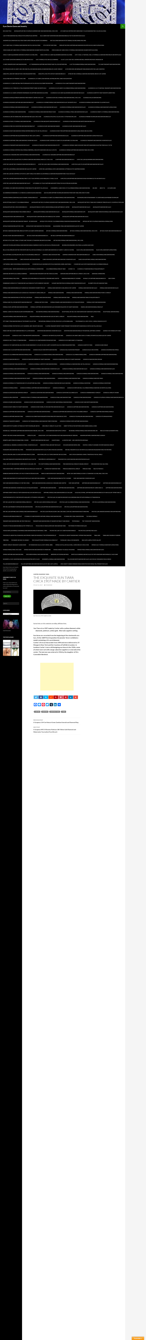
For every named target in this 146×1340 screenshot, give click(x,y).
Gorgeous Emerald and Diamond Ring (14, 373)
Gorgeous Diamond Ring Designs (92, 359)
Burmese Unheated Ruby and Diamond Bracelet (76, 254)
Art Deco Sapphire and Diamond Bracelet (63, 235)
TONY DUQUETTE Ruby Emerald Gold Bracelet (45, 540)
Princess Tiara (87, 468)
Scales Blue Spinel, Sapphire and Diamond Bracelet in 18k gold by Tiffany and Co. (98, 492)
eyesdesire (48, 585)
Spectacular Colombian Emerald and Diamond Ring (74, 502)
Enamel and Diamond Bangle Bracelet (92, 307)
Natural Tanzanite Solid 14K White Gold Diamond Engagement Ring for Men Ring (88, 449)
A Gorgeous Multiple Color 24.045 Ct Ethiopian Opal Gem (60, 116)
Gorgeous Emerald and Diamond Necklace (74, 368)
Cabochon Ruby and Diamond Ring (30, 259)
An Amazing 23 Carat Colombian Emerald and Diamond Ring (57, 197)
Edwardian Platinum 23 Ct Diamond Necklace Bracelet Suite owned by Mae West (26, 283)
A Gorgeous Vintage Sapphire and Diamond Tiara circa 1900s (76, 150)
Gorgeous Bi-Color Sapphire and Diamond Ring (16, 349)
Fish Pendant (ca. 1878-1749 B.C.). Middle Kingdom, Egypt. (91, 321)
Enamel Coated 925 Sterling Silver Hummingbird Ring (18, 311)
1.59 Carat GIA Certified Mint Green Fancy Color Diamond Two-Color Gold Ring (83, 31)
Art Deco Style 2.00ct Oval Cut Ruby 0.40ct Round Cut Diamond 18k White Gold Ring (27, 240)
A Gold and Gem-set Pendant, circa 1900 (14, 78)
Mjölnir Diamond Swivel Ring (71, 445)
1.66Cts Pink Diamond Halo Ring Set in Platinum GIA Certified (20, 35)
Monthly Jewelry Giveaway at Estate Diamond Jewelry (98, 445)
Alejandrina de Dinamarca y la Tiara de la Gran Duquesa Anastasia (22, 192)
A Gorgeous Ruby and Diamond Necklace (74, 126)
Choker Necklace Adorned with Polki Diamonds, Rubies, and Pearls (51, 264)
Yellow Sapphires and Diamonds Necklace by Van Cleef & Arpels (39, 564)
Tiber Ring (6, 540)
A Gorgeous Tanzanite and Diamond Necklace (16, 145)
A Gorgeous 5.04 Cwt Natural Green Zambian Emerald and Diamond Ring (55, 721)
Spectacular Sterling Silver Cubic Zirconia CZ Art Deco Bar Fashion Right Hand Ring (64, 511)
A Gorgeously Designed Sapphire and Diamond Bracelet (59, 154)
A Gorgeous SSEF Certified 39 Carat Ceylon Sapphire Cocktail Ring (59, 140)
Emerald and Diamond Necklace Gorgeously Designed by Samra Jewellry (24, 292)
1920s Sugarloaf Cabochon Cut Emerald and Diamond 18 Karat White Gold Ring (26, 50)
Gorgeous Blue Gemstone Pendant (70, 349)
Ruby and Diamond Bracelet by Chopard (59, 478)
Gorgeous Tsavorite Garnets (11, 421)
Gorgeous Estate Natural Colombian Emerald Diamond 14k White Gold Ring (89, 387)
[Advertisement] (57, 677)
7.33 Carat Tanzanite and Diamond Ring (109, 64)
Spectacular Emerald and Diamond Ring (104, 502)
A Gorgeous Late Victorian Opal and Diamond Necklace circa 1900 (22, 116)
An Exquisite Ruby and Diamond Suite (13, 216)
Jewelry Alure (31, 435)
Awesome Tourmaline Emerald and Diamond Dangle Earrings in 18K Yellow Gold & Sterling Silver (31, 245)
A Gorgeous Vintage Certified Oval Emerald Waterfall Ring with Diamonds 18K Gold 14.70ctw (30, 150)
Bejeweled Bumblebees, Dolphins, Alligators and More (78, 245)
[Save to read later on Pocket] (60, 697)
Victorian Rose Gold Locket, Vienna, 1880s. (41, 544)
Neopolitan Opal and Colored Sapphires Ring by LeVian (19, 454)
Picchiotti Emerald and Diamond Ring (49, 464)
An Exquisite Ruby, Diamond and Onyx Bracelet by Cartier (43, 216)
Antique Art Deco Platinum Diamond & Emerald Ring (98, 221)
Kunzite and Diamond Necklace (40, 440)
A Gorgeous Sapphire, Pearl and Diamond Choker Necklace (20, 140)
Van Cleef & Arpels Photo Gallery (91, 540)
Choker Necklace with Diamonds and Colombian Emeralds (91, 264)
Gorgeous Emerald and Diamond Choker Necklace (45, 368)
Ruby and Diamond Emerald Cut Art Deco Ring (16, 483)
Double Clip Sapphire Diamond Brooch (94, 278)
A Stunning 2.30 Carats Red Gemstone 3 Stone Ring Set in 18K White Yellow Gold (25, 188)
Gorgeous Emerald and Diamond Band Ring (105, 364)
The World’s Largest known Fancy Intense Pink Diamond (75, 535)
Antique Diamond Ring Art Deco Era (13, 226)
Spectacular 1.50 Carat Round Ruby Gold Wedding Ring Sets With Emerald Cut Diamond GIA (73, 497)
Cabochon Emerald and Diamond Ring (103, 254)
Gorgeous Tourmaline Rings (104, 416)
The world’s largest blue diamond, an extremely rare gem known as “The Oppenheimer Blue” (29, 535)
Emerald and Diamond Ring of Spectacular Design (17, 297)
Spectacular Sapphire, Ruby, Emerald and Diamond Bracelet (20, 511)
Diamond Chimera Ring (98, 273)
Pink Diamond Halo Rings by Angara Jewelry (76, 464)
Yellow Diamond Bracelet (10, 564)
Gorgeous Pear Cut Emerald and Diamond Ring (34, 397)
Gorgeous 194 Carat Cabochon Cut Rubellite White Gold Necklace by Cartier (88, 335)
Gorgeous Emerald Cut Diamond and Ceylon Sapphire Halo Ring (21, 383)
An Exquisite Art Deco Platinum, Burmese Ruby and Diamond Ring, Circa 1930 (36, 31)
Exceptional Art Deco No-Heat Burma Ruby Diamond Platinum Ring (81, 311)
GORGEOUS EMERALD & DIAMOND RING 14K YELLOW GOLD (75, 364)
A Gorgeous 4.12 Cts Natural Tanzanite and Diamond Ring (104, 88)
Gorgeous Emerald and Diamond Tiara (69, 378)
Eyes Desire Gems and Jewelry (15, 26)
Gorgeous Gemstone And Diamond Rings (42, 392)
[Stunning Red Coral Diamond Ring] (7, 652)
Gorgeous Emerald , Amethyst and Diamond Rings (43, 364)
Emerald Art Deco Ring (41, 302)
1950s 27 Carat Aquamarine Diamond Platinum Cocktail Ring (20, 54)
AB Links (95, 188)
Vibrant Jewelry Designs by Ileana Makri (14, 544)
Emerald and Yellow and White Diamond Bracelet (17, 302)
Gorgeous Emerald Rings (10, 387)
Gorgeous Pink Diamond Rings (82, 397)
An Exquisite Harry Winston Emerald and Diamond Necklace (105, 211)
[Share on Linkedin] (70, 697)
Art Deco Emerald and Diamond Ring (56, 230)
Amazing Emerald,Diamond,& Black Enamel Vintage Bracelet (20, 197)
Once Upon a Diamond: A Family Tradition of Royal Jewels (85, 454)
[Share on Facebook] (41, 697)
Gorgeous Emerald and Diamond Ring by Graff (16, 378)
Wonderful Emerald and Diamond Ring (53, 559)
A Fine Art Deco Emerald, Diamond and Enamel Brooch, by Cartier (87, 73)
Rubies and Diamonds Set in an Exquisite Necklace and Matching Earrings (24, 478)
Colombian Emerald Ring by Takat (56, 269)
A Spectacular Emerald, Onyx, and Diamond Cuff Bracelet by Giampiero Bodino (62, 169)
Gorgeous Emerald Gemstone (81, 383)
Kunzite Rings (56, 440)
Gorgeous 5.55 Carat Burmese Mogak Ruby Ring (42, 340)
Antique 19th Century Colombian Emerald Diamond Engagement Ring (60, 221)
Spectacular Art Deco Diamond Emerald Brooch (17, 502)
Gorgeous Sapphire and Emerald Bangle (102, 411)
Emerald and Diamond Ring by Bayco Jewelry (98, 292)
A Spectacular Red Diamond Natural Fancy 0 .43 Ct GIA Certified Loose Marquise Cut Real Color (30, 178)
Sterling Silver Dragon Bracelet (12, 516)
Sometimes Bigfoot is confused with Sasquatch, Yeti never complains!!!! (24, 497)
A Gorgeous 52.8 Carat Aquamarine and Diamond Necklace (67, 92)
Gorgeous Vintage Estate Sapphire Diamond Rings (74, 421)
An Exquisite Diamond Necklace (81, 207)
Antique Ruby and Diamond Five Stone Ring (38, 226)
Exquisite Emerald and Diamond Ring (77, 316)
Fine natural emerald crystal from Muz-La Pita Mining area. (55, 321)
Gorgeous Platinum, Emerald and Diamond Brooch (109, 397)
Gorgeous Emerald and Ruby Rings (93, 378)
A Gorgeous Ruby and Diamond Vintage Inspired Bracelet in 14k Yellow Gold (25, 131)
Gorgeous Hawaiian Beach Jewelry (90, 392)
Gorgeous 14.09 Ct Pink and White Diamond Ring (26, 335)
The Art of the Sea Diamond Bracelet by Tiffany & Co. (18, 525)
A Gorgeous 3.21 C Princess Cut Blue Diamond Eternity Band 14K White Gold (24, 88)
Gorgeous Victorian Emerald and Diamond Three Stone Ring (39, 421)
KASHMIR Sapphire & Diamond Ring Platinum (92, 435)
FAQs (92, 316)
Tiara (47, 574)
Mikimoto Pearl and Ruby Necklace (50, 445)
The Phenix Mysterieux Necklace (77, 525)
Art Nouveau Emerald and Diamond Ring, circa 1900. (68, 240)
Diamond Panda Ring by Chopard (71, 278)
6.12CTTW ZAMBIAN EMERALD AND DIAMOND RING (83, 64)
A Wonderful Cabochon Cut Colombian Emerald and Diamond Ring (70, 188)
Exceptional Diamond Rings (111, 311)
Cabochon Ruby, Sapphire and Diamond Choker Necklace (59, 259)
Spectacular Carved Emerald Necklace (45, 502)
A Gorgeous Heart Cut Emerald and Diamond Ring (104, 112)
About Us (102, 188)
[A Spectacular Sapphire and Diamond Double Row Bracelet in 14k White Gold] (7, 644)
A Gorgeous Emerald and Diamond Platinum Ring (102, 107)
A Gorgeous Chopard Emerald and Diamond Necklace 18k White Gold (56, 102)
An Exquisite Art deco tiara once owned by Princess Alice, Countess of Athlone (101, 202)
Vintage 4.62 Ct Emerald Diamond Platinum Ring (105, 544)
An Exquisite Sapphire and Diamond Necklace (75, 216)
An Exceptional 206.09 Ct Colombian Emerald (16, 202)
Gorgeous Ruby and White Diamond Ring (86, 402)
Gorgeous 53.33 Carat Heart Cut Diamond (70, 340)
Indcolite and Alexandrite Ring (109, 430)
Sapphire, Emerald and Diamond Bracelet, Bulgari (58, 492)
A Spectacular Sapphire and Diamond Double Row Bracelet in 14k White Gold (82, 178)
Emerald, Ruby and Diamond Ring (96, 302)
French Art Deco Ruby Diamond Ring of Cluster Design (19, 330)
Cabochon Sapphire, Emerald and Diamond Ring (92, 259)
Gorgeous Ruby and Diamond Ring (34, 402)
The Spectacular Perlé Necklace (87, 530)
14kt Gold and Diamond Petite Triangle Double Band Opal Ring (68, 40)
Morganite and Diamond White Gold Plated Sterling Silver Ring (44, 449)
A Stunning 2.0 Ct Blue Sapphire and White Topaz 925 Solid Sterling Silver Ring (55, 183)
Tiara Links (97, 535)
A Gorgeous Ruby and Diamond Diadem (48, 126)
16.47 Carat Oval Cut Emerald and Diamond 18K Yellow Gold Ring (21, 45)
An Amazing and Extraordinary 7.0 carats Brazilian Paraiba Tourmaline (97, 197)
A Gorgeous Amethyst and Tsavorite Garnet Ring (101, 92)
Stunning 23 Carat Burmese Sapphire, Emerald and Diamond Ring (42, 516)
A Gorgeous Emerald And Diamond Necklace (16, 107)
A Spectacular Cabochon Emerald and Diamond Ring (53, 164)
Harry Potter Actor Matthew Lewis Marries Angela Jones (80, 426)
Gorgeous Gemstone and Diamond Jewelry (15, 392)
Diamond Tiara (54, 711)
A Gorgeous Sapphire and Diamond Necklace (56, 135)
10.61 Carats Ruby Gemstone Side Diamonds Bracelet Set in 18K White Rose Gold (62, 35)
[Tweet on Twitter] (36, 697)
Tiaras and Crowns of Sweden (111, 535)
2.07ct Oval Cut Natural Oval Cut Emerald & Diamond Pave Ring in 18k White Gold (98, 54)
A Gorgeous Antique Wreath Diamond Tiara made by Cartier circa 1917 (23, 97)
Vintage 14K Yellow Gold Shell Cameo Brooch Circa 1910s (72, 544)
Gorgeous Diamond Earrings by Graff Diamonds (36, 359)
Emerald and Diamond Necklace (88, 288)
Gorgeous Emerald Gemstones (102, 383)
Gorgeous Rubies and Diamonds (12, 402)
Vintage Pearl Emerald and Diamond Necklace (90, 549)
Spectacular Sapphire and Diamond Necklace (48, 506)
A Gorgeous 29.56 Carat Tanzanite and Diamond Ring (70, 83)
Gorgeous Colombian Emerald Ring (76, 354)
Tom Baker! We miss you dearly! (20, 540)
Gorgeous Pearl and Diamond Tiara (60, 397)
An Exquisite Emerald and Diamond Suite (73, 211)
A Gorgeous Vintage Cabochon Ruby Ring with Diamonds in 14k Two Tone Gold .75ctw (87, 145)
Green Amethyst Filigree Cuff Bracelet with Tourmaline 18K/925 (21, 426)
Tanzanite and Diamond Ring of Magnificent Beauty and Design (51, 521)
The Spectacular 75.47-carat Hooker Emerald (63, 530)
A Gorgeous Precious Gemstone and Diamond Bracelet (19, 126)
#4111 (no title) (7, 31)
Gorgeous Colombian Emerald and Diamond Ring (48, 354)
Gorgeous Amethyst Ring (85, 345)
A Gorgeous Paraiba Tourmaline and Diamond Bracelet (95, 116)
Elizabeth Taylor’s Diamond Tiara (97, 283)
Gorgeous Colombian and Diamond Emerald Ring (17, 354)
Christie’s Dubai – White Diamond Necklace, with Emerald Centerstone (23, 269)
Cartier (35, 574)
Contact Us (71, 269)
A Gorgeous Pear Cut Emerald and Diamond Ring (17, 121)
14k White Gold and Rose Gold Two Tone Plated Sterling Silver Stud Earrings (25, 40)
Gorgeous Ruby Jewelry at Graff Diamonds (15, 407)
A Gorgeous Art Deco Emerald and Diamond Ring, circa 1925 (63, 97)
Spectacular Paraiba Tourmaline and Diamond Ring (18, 506)
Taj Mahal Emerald (91, 516)
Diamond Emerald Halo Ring (11, 278)
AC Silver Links (112, 188)
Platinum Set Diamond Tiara (52, 468)
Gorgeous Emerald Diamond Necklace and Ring (57, 383)
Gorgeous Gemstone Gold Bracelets (67, 392)
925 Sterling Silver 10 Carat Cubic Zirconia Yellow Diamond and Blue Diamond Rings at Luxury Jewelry (33, 69)
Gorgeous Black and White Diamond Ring (45, 349)
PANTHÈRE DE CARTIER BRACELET (47, 459)
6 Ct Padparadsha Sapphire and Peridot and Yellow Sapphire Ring (48, 64)
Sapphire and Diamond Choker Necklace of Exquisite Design (20, 487)
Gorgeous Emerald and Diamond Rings (44, 378)
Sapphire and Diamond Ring (48, 487)
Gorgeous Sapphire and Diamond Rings (39, 411)
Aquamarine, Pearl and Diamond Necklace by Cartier (68, 226)
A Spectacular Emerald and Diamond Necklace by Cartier (19, 169)
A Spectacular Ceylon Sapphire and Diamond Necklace (87, 164)
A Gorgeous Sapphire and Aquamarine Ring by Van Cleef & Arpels (21, 135)
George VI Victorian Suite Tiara (112, 330)
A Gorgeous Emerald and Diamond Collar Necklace (94, 102)
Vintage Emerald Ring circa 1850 (12, 549)
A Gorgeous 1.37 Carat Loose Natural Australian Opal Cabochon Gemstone (50, 78)
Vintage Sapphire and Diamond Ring (13, 554)
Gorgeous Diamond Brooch (11, 359)
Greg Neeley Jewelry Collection (51, 426)
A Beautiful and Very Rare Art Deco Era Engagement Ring (19, 73)
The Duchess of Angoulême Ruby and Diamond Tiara (51, 525)
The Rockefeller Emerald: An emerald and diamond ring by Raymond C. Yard (25, 530)
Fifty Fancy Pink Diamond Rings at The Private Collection (19, 321)
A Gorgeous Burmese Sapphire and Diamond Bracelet (18, 102)
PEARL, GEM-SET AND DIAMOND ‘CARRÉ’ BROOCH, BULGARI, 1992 (19, 464)
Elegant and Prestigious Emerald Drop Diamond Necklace (69, 283)
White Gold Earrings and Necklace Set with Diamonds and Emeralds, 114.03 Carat (94, 554)
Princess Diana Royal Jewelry (71, 468)
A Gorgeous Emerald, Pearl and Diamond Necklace (73, 112)
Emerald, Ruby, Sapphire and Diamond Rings (15, 307)
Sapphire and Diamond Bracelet (91, 483)
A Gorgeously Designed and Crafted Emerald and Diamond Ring (21, 154)
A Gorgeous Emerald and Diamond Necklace (44, 107)
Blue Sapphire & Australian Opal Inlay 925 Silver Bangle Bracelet (21, 254)
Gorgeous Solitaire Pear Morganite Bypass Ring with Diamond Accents (46, 416)
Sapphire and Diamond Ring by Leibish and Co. (90, 487)
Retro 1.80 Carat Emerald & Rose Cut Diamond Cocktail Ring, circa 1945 (87, 473)
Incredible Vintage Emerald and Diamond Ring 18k (83, 430)
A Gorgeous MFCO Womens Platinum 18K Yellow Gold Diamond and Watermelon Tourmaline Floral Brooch (54, 729)
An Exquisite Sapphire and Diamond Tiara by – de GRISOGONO (20, 221)
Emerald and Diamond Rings (43, 297)
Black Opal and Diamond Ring (85, 249)
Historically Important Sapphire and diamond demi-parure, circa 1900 (23, 430)
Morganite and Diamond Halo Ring (13, 449)
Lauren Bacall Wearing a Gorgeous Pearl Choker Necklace (20, 445)
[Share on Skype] (46, 697)
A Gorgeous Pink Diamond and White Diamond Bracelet (79, 121)
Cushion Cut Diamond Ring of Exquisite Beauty (90, 269)
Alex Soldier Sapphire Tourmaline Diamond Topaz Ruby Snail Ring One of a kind (66, 192)
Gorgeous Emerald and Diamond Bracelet (15, 368)
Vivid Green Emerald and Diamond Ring (37, 554)
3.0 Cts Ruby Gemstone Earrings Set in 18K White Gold (18, 59)
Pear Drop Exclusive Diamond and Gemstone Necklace (74, 459)
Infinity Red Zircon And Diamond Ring (14, 435)
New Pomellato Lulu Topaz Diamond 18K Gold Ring (52, 454)
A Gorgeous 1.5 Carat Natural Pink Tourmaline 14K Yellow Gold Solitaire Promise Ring (28, 83)
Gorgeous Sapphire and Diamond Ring (78, 407)
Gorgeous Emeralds (59, 387)
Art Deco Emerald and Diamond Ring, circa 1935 (83, 230)
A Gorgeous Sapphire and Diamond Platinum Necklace (87, 135)
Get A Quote (6, 335)
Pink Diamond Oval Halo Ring (99, 464)
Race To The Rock (98, 468)
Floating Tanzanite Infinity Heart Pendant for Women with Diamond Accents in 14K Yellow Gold (73, 326)
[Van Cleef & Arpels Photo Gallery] (15, 644)
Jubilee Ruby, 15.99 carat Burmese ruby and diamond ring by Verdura (58, 435)
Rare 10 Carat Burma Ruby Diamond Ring (52, 473)
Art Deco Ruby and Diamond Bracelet (111, 230)
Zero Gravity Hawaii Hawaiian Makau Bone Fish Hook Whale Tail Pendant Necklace (84, 564)
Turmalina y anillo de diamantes (69, 540)
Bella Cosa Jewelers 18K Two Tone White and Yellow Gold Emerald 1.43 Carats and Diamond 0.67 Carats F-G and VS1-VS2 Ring (38, 249)
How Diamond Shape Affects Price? (56, 430)
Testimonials (76, 521)
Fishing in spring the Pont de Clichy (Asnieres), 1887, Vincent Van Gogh (23, 326)
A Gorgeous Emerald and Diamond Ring (14, 112)
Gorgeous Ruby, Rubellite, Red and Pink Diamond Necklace (47, 407)
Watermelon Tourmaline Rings (60, 554)
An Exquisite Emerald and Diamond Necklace (46, 211)
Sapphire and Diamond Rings (114, 487)
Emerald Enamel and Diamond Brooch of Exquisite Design (67, 302)
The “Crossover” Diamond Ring (91, 521)
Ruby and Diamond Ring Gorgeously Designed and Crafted (49, 483)
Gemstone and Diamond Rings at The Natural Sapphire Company (82, 330)
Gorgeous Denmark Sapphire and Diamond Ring (103, 354)
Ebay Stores (111, 278)
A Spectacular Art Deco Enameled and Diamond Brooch (19, 164)
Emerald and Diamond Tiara (62, 297)
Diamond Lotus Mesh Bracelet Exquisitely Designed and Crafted (40, 278)
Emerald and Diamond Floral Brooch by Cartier (62, 288)
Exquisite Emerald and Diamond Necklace (15, 316)
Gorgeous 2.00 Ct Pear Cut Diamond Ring (14, 340)
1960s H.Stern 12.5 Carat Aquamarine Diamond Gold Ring (56, 54)
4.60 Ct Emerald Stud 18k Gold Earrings (47, 59)
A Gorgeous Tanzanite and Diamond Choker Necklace (96, 140)
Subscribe (7, 596)
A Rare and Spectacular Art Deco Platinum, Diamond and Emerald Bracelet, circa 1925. (28, 159)
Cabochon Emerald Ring (10, 259)
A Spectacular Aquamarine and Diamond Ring (90, 159)
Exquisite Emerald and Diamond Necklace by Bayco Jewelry (47, 316)
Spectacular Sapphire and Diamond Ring (76, 506)
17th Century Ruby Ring (50, 45)
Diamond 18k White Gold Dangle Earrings (15, 273)
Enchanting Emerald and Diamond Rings (47, 311)
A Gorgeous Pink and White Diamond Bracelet (47, 121)
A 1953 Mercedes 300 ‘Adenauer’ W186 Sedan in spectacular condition (84, 69)
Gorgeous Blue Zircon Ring (90, 349)
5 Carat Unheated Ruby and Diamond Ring (15, 64)
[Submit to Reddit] (50, 697)
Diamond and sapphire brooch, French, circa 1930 (74, 273)
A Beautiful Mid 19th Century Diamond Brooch (51, 73)
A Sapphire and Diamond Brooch (64, 159)
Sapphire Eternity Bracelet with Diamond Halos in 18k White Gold (22, 492)
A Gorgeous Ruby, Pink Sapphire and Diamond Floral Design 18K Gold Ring (71, 131)
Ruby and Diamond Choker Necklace (84, 478)
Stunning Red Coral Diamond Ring (74, 516)
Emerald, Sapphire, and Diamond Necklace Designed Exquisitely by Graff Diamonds (54, 307)
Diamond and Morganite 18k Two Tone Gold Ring (44, 273)
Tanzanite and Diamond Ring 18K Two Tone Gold (16, 521)
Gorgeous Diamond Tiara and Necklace (14, 364)
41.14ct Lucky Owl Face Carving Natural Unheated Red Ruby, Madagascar (82, 59)
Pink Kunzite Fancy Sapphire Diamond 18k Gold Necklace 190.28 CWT (22, 468)
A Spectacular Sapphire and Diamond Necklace (16, 183)
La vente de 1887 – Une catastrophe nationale (75, 440)
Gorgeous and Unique (101, 345)
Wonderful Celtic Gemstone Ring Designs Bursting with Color (21, 559)
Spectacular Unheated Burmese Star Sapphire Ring (106, 511)
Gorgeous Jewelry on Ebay (111, 392)
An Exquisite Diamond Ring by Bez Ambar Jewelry (17, 211)
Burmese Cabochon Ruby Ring (51, 254)
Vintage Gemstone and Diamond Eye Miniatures (37, 549)
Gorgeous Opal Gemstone (10, 397)
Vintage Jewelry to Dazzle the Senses (64, 549)
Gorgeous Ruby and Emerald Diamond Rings (59, 402)
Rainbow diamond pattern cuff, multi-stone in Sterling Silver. (21, 473)
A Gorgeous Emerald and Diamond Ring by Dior (42, 112)
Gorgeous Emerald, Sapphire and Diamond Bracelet (35, 387)
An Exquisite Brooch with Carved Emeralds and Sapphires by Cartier (49, 207)
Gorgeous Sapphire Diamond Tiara (13, 416)
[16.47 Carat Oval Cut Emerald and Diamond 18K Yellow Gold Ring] (15, 652)
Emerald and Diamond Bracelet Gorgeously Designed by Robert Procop (24, 288)
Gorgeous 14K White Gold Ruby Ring (52, 335)
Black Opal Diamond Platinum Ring (106, 249)
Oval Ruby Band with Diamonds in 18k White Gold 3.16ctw (19, 459)
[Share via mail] (75, 697)
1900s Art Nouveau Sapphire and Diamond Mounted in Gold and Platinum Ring (81, 45)
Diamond (42, 574)
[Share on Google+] (55, 697)
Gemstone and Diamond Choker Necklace (49, 330)
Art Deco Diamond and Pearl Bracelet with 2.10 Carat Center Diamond (23, 230)
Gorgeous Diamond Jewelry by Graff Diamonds (66, 359)
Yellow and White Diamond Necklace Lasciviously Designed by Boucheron (89, 559)
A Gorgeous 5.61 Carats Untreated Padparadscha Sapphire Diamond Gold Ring (25, 92)
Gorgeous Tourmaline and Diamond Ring (81, 416)
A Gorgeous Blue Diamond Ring (92, 97)
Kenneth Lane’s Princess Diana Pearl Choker (15, 440)
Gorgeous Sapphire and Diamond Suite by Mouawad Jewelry (70, 411)
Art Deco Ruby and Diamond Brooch (13, 235)
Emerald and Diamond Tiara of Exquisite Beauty (86, 297)
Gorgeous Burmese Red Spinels (110, 349)
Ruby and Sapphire (74, 483)
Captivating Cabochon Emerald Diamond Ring (16, 264)
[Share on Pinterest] (65, 697)
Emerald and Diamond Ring (56, 292)
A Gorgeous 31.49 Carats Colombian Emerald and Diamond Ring (67, 88)
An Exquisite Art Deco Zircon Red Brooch (15, 207)
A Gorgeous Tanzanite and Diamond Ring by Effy (46, 145)
